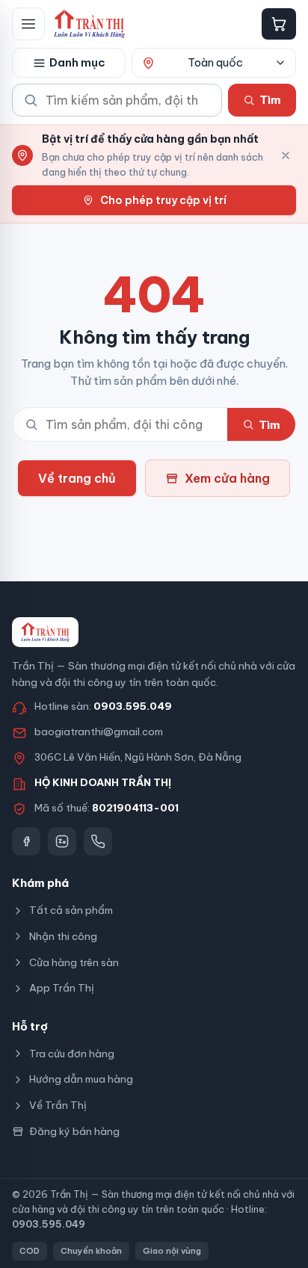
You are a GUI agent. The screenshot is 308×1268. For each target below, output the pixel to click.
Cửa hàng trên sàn (74, 962)
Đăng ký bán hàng (74, 1131)
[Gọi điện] (98, 841)
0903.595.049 (132, 706)
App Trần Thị (61, 988)
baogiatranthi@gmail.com (98, 731)
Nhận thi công (63, 936)
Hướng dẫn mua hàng (81, 1079)
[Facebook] (26, 841)
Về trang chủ (77, 478)
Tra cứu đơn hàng (71, 1053)
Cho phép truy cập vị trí (163, 200)
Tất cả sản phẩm (71, 910)
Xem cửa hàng (227, 478)
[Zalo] (62, 841)
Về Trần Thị (58, 1105)
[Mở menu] (28, 23)
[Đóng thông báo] (285, 155)
